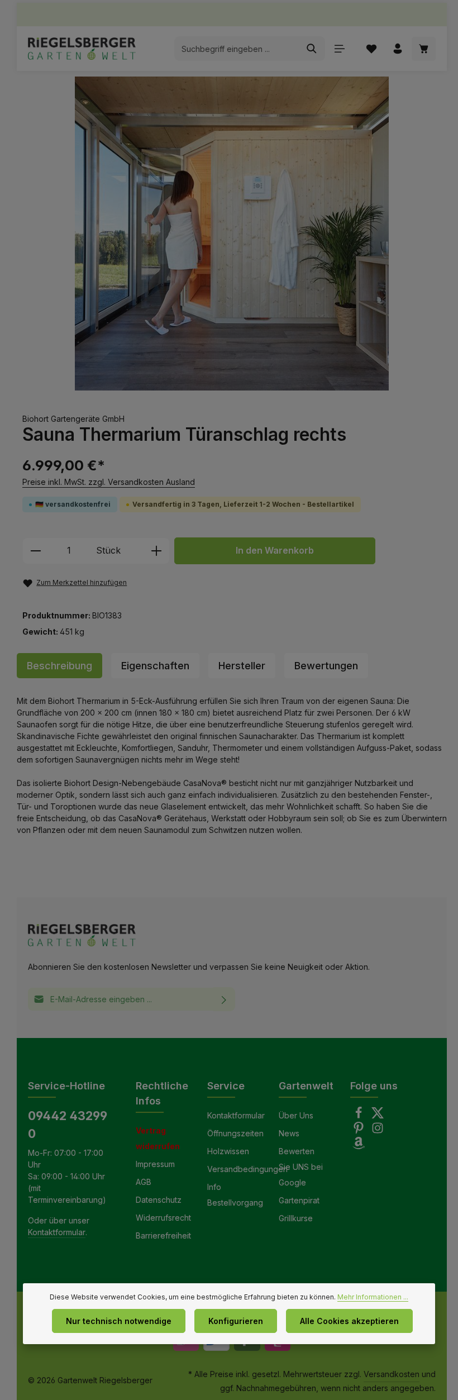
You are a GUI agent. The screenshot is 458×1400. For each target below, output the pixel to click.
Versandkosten (391, 1374)
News (289, 1133)
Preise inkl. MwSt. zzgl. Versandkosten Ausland (108, 482)
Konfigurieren (235, 1321)
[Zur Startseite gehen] (82, 48)
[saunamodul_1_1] (231, 234)
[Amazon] (358, 1146)
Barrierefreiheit (163, 1235)
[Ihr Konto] (397, 49)
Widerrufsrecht (163, 1217)
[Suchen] (312, 48)
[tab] (59, 665)
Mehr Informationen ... (372, 1297)
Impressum (155, 1164)
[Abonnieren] (224, 999)
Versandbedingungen (247, 1169)
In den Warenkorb (275, 550)
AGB (143, 1182)
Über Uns (296, 1115)
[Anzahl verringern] (35, 550)
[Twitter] (377, 1116)
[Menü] (339, 49)
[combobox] (236, 48)
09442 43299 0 (67, 1124)
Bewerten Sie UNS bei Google (301, 1166)
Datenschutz (159, 1199)
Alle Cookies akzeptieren (349, 1321)
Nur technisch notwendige (118, 1321)
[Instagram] (377, 1131)
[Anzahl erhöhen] (157, 550)
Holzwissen (228, 1151)
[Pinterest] (359, 1131)
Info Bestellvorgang (235, 1194)
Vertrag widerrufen (158, 1138)
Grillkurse (296, 1218)
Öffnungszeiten (235, 1133)
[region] (231, 234)
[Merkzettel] (371, 49)
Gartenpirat (299, 1200)
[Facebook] (359, 1116)
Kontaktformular (56, 1232)
